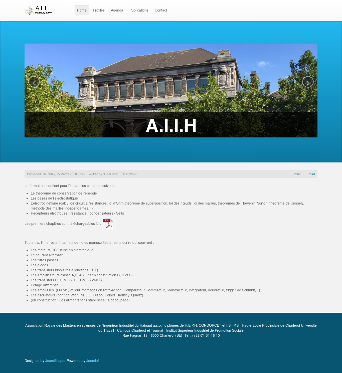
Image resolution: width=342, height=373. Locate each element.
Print (297, 174)
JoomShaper (55, 360)
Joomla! (92, 360)
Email (310, 174)
